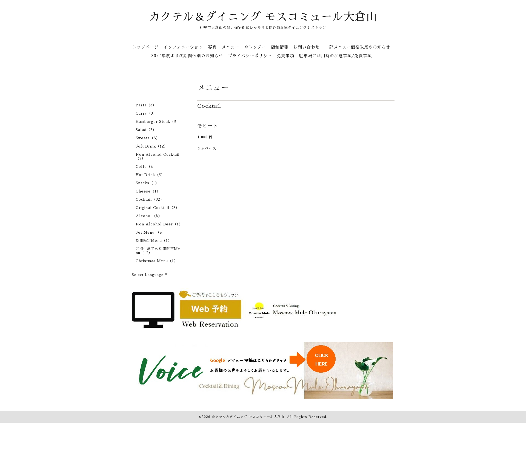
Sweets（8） (148, 138)
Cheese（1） (148, 191)
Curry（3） (146, 113)
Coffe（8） (146, 166)
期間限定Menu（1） (154, 240)
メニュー (230, 47)
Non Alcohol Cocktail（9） (158, 156)
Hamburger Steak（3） (158, 121)
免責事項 (285, 56)
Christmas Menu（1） (157, 261)
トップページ (145, 47)
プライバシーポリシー (250, 56)
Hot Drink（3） (150, 175)
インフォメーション (183, 47)
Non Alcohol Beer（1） (159, 224)
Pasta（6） (146, 105)
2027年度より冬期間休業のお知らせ (187, 56)
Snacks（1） (147, 183)
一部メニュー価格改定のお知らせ (357, 47)
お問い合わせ (306, 47)
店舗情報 (279, 47)
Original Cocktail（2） (157, 208)
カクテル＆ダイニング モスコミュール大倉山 (263, 17)
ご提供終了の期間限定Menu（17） (158, 250)
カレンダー (255, 47)
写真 (212, 47)
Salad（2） (146, 130)
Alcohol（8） (149, 216)
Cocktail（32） (150, 199)
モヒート (207, 125)
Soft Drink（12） (152, 146)
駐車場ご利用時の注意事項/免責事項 (335, 56)
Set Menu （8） (151, 232)
